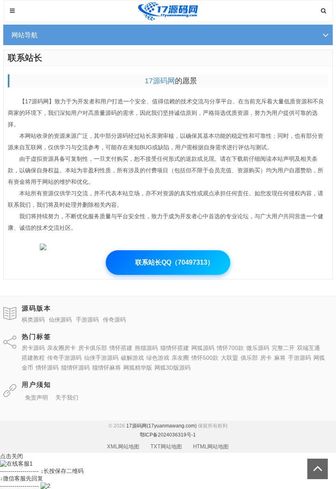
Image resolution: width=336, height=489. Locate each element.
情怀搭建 (120, 348)
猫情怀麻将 (106, 367)
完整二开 (283, 348)
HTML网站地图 (211, 446)
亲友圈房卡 (61, 348)
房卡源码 (33, 348)
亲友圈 (180, 357)
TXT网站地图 (166, 446)
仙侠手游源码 (101, 357)
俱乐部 (249, 357)
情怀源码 (47, 367)
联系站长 (25, 57)
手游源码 (299, 357)
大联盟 (229, 357)
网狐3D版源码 (172, 367)
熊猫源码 (146, 348)
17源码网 (160, 81)
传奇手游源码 (64, 357)
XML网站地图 (123, 446)
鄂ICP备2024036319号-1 (168, 435)
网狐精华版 (137, 367)
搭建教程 (33, 357)
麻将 (280, 357)
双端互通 (308, 348)
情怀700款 (230, 348)
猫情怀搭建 (174, 348)
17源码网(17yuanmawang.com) (161, 426)
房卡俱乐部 (92, 348)
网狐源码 (202, 348)
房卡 (266, 357)
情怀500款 (204, 357)
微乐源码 (257, 348)
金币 (27, 367)
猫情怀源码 (75, 367)
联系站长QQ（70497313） (168, 262)
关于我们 (66, 397)
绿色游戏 (157, 357)
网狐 (319, 357)
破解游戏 (132, 357)
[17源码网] (168, 18)
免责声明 (36, 397)
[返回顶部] (317, 469)
